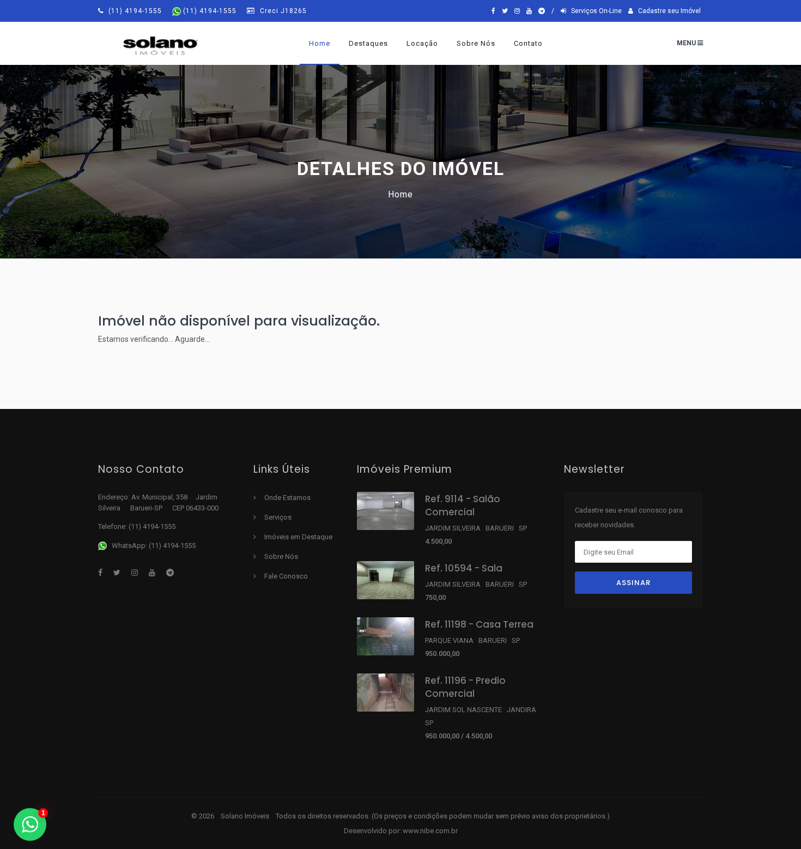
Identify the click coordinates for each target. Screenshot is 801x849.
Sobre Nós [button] (476, 43)
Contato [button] (528, 43)
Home (319, 43)
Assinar (633, 582)
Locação (422, 43)
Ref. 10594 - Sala (463, 568)
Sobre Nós (281, 556)
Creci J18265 (282, 11)
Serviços (278, 517)
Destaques (368, 43)
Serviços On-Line (594, 11)
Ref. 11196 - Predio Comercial (465, 687)
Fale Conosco (286, 576)
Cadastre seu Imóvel (667, 11)
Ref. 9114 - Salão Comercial (462, 505)
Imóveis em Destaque (298, 537)
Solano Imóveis (246, 816)
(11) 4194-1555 (135, 11)
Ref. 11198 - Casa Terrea (479, 624)
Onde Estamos (287, 497)
